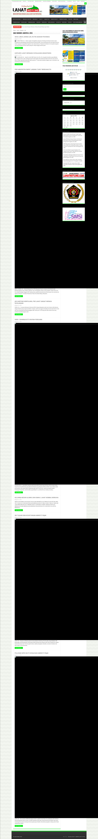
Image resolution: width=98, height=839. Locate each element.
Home (14, 30)
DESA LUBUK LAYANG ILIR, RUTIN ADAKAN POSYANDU (32, 37)
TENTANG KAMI (31, 1)
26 (76, 124)
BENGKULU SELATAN (27, 19)
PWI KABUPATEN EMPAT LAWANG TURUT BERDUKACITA (33, 69)
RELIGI (74, 1)
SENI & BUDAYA (51, 22)
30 (67, 125)
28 (82, 124)
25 (73, 124)
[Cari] (85, 3)
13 (79, 120)
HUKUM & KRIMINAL (47, 1)
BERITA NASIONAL (61, 1)
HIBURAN (38, 22)
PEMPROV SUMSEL (63, 19)
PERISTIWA (76, 19)
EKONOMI (83, 1)
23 (67, 124)
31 (70, 125)
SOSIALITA (58, 22)
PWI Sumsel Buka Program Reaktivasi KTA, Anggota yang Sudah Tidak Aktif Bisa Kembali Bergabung (72, 151)
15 (64, 122)
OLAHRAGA (69, 1)
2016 (18, 30)
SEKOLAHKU (54, 1)
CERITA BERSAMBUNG (77, 22)
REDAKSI (24, 1)
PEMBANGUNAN (31, 22)
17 (70, 122)
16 (67, 122)
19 (76, 122)
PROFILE (70, 22)
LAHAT (40, 19)
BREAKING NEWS (38, 1)
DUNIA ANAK (24, 22)
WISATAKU (64, 22)
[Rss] (74, 3)
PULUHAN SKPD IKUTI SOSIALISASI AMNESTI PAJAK (31, 653)
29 (64, 125)
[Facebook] (75, 3)
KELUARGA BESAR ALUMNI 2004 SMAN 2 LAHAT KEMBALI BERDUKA (36, 497)
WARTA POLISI (54, 19)
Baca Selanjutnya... (19, 47)
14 (82, 120)
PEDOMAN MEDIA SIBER (16, 1)
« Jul (64, 127)
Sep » (67, 127)
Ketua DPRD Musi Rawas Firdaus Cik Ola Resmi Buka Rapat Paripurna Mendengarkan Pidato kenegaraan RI (72, 140)
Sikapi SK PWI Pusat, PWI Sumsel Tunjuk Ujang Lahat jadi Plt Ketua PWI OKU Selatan (39, 26)
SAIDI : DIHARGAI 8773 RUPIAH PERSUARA (28, 319)
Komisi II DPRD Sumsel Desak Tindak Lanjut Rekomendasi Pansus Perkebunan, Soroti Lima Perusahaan (72, 135)
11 (73, 120)
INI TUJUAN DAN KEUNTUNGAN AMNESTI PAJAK (30, 515)
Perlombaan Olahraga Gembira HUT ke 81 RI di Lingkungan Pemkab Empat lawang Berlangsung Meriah (73, 156)
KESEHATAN (44, 22)
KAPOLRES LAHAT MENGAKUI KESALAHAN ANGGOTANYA (33, 53)
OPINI (78, 1)
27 (79, 124)
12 (76, 120)
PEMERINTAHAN (16, 22)
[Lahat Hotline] (27, 9)
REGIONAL (35, 19)
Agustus (21, 30)
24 (70, 124)
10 (70, 120)
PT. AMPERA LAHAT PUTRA (79, 836)
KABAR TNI (46, 19)
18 (73, 122)
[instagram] (76, 3)
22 (64, 124)
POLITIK (70, 19)
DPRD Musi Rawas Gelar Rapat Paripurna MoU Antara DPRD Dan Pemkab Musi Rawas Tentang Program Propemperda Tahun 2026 (73, 145)
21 (82, 122)
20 (79, 122)
